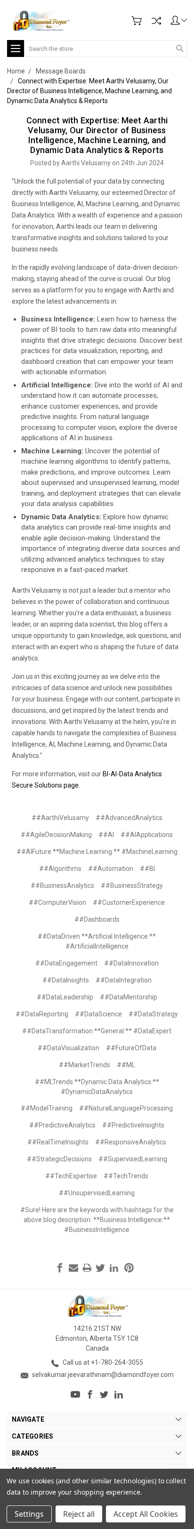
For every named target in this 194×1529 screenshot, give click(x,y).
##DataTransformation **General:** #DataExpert (96, 1031)
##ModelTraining (47, 1108)
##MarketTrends (84, 1065)
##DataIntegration (124, 980)
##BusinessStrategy (132, 885)
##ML (126, 1065)
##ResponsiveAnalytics (130, 1142)
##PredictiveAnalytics (62, 1125)
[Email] (73, 1267)
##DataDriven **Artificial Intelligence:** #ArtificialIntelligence (97, 941)
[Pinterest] (129, 1267)
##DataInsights (65, 980)
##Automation (110, 868)
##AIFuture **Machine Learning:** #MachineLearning (97, 851)
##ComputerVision (57, 902)
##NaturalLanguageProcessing (126, 1108)
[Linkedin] (114, 1267)
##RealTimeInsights (58, 1142)
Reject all (79, 1514)
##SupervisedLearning (132, 1159)
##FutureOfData (131, 1048)
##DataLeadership (65, 997)
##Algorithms (60, 868)
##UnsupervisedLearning (97, 1193)
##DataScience (98, 1014)
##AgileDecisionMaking (56, 834)
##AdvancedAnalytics (129, 817)
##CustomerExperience (129, 902)
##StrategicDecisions (59, 1159)
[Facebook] (60, 1267)
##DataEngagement (66, 963)
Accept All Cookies (145, 1514)
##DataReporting (42, 1014)
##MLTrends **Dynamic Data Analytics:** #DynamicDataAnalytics (97, 1086)
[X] (100, 1267)
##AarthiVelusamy (60, 817)
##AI (106, 834)
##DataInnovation (131, 963)
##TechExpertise (71, 1176)
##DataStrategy (153, 1014)
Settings (29, 1514)
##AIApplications (147, 834)
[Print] (87, 1267)
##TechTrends (126, 1176)
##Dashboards (97, 919)
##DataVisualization (68, 1048)
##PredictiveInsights (133, 1125)
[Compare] (156, 21)
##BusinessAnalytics (62, 885)
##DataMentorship (128, 997)
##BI (147, 868)
